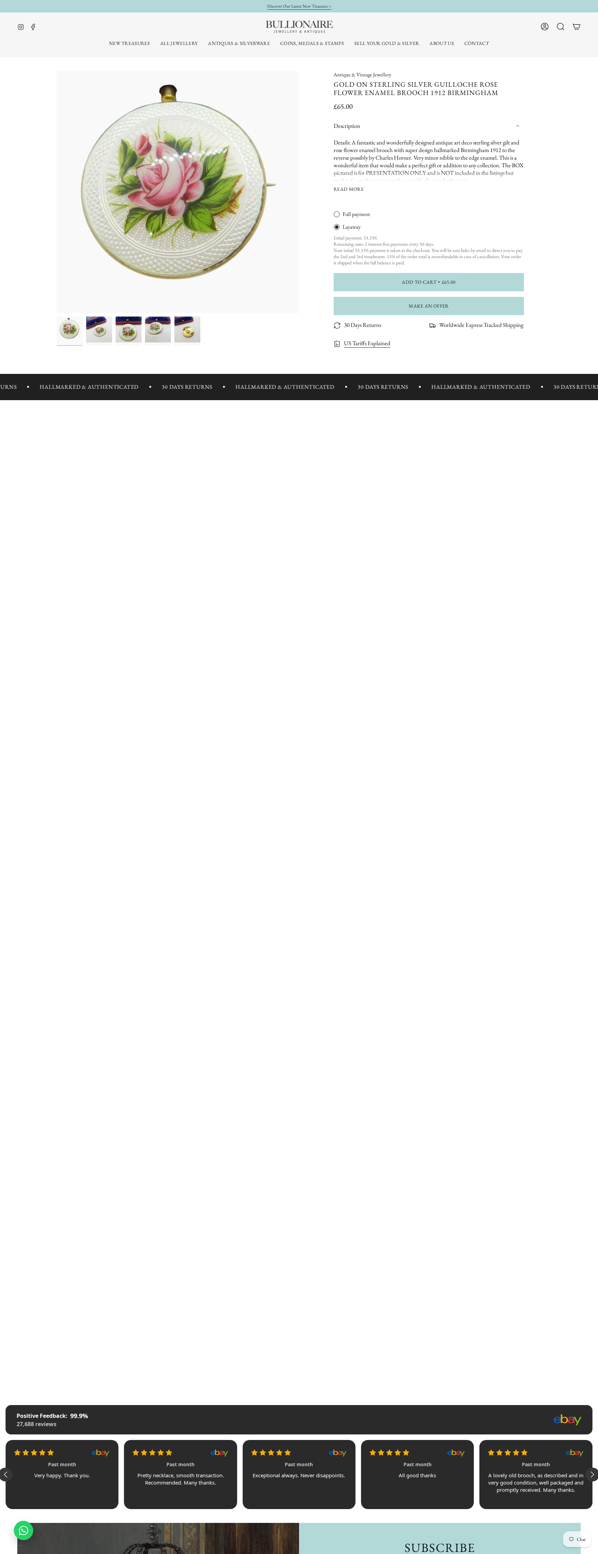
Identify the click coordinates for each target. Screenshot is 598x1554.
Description (347, 126)
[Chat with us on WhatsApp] (23, 1530)
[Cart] (577, 26)
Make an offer (429, 306)
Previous (57, 192)
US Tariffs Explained (367, 343)
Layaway (352, 226)
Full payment (356, 214)
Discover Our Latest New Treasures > (299, 6)
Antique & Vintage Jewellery (362, 74)
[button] (179, 43)
